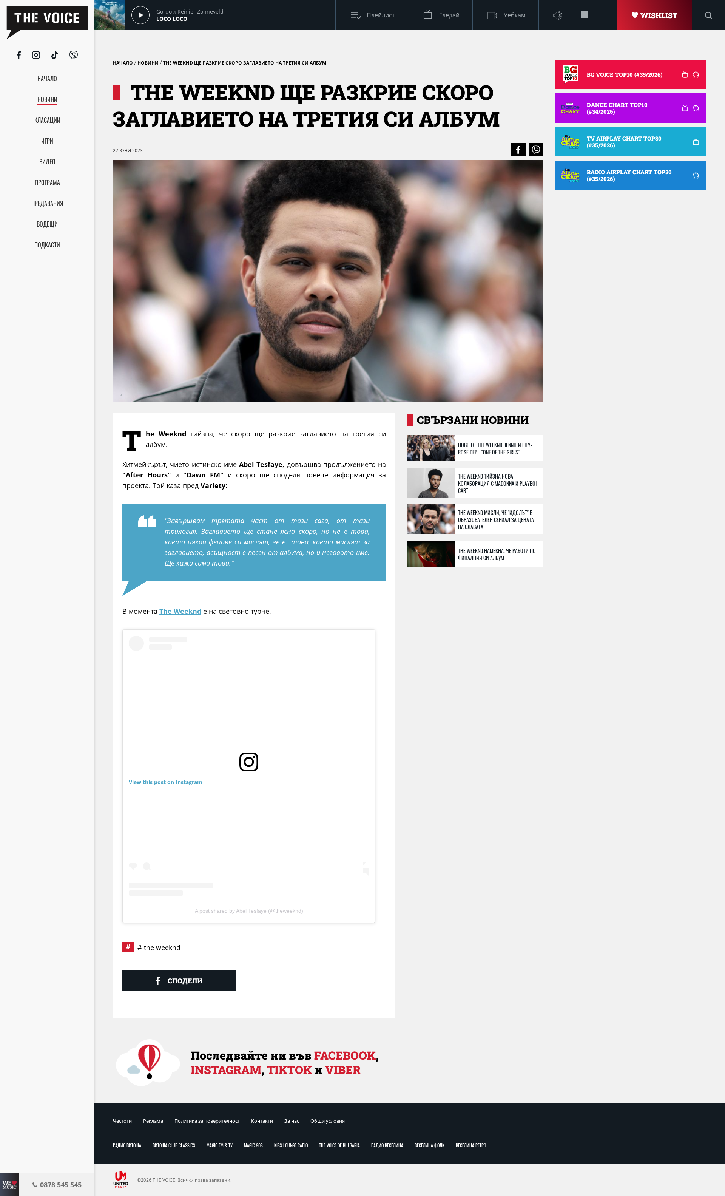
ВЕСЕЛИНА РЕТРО (471, 1145)
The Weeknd (180, 611)
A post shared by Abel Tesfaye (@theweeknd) (249, 911)
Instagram (226, 1069)
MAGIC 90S (253, 1145)
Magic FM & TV (220, 1145)
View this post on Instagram (165, 782)
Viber (343, 1069)
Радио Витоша (127, 1145)
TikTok (289, 1069)
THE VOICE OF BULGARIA (339, 1145)
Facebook (345, 1055)
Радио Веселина (387, 1145)
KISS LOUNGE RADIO (291, 1145)
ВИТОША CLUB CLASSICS (174, 1145)
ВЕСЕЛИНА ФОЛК (429, 1145)
